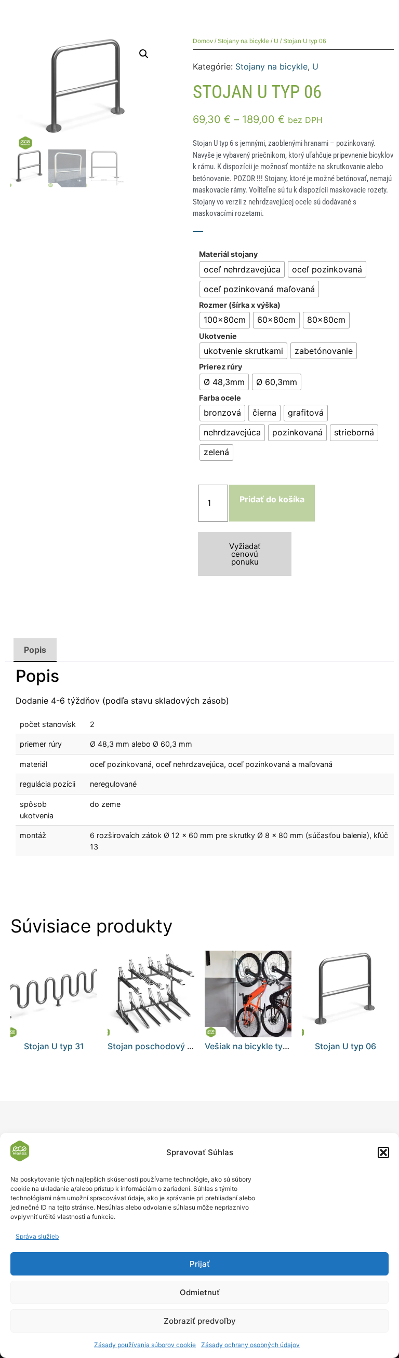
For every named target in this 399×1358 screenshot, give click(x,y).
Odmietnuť (200, 1292)
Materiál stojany (228, 254)
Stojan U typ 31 (54, 1046)
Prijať (200, 1264)
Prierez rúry (220, 367)
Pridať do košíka (272, 499)
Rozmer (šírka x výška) (240, 305)
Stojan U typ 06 (345, 1046)
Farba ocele (220, 398)
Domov (203, 41)
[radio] (242, 269)
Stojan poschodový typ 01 (159, 1046)
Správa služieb (37, 1236)
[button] (383, 1152)
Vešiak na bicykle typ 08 (252, 1046)
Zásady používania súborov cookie (145, 1345)
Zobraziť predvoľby (200, 1321)
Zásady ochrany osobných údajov (250, 1345)
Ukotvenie (218, 336)
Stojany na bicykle (243, 41)
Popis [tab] (35, 649)
